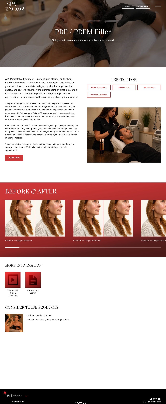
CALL (127, 6)
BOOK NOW (143, 6)
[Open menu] (158, 6)
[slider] (83, 248)
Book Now (14, 158)
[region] (83, 221)
